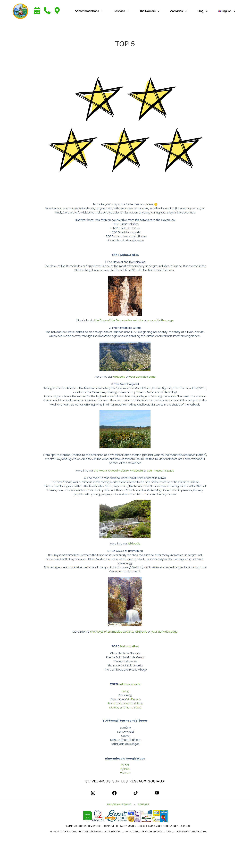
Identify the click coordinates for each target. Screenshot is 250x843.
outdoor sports (129, 684)
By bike (125, 769)
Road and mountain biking (125, 703)
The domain (148, 11)
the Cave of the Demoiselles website (118, 320)
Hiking (125, 691)
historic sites (129, 646)
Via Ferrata (133, 699)
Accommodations (87, 11)
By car (125, 765)
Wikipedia (118, 377)
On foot (125, 773)
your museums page (160, 471)
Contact (143, 804)
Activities (176, 11)
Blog (200, 11)
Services (119, 11)
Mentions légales (119, 804)
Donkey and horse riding (125, 707)
